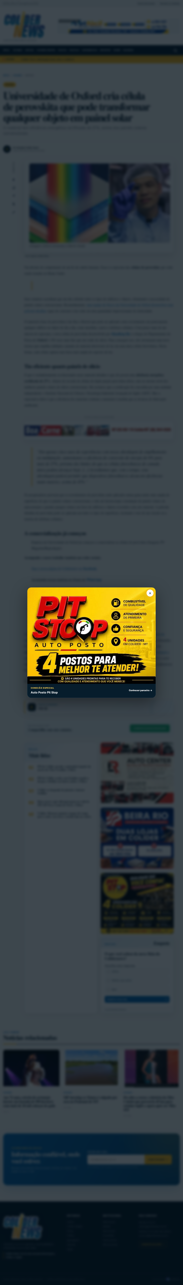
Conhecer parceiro (140, 690)
